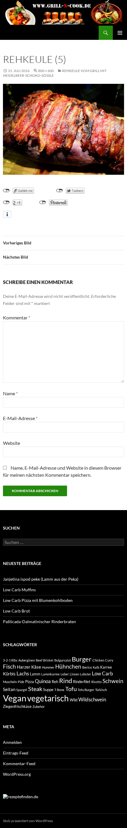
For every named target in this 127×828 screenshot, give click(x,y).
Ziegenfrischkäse (17, 706)
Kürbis (9, 673)
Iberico (87, 667)
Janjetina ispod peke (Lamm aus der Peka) (40, 579)
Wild (73, 700)
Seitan (9, 689)
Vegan (14, 698)
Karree (106, 667)
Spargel (21, 690)
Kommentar (16, 317)
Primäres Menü (120, 33)
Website (11, 443)
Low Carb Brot (16, 610)
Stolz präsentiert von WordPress (28, 821)
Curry (109, 660)
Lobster (85, 674)
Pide (21, 682)
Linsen (74, 674)
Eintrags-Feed (15, 752)
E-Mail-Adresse (20, 418)
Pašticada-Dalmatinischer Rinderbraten (39, 621)
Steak (35, 688)
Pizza (29, 681)
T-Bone (59, 690)
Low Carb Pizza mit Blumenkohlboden (38, 600)
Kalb (96, 667)
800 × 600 (46, 70)
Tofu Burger (86, 690)
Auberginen (26, 660)
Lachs (23, 673)
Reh (55, 681)
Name (10, 393)
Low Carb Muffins (19, 589)
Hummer (48, 667)
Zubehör (38, 706)
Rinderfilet (81, 681)
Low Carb (102, 673)
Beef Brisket (44, 660)
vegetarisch (48, 698)
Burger (82, 659)
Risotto (96, 682)
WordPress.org (17, 774)
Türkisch (101, 690)
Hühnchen (68, 666)
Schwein (112, 681)
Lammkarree (50, 674)
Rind (65, 681)
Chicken (98, 660)
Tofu (71, 688)
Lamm (35, 674)
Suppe (48, 689)
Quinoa (43, 681)
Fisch (9, 666)
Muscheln (10, 682)
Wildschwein (92, 699)
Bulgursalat (62, 660)
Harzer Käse (29, 666)
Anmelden (12, 742)
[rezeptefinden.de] (20, 796)
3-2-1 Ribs (10, 660)
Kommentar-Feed (19, 763)
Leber (65, 674)
